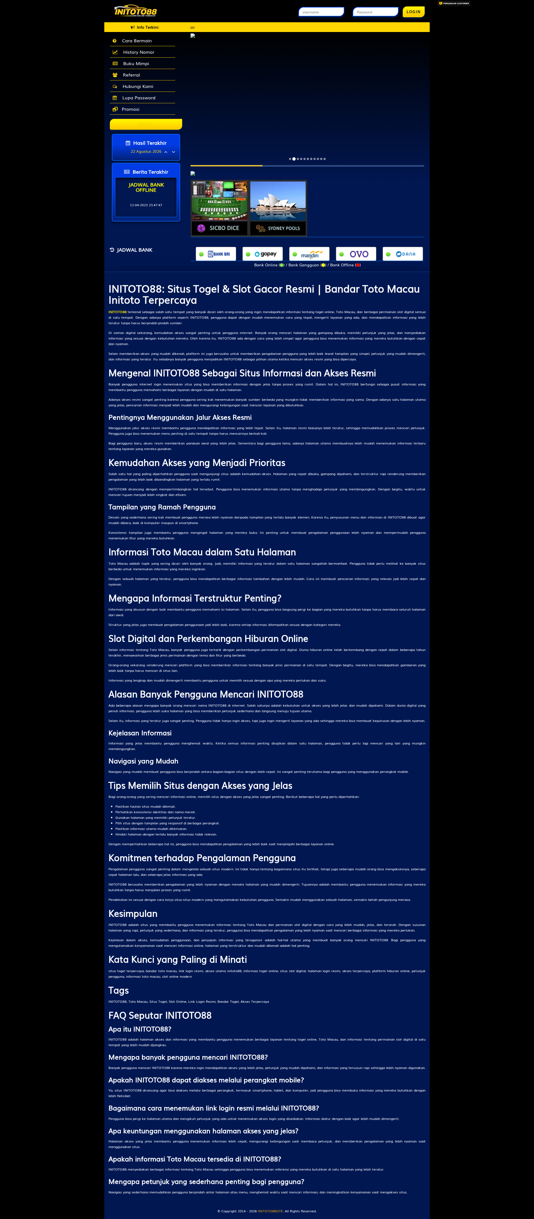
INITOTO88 (117, 311)
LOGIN (414, 11)
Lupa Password (137, 97)
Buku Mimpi (134, 63)
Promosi (129, 108)
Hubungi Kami (136, 86)
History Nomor (137, 51)
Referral (130, 74)
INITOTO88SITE (270, 1210)
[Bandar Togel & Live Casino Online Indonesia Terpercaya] (193, 170)
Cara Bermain (135, 40)
